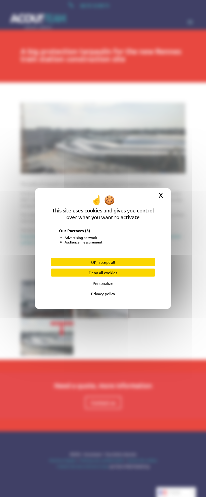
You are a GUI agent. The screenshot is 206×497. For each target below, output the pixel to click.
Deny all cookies (103, 272)
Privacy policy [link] (103, 293)
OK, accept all (103, 262)
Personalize (103, 283)
